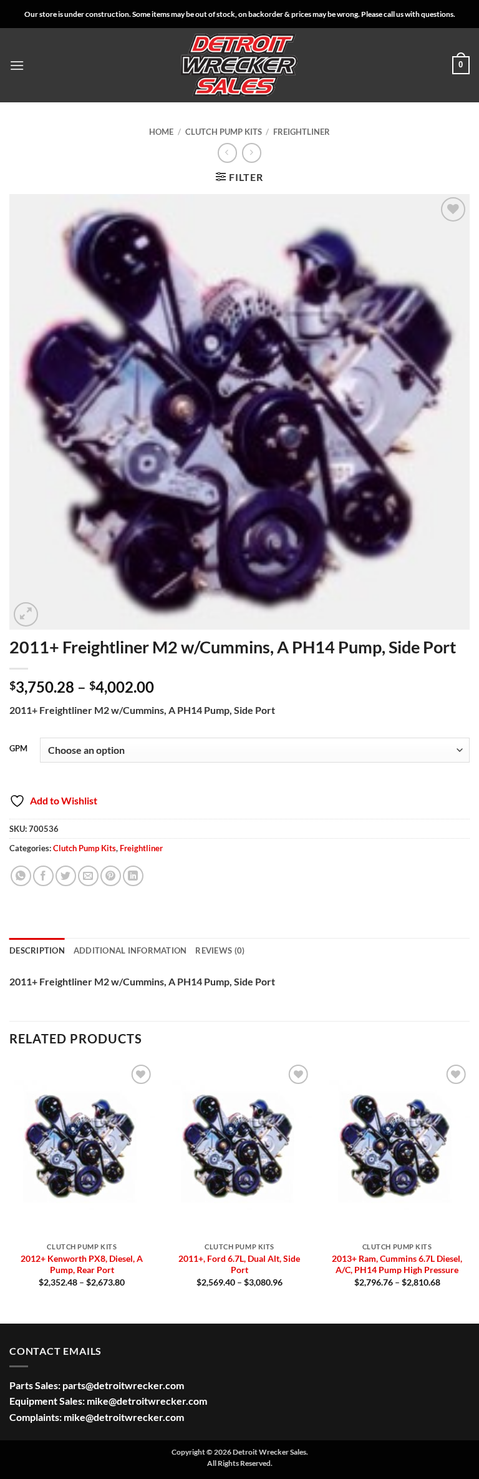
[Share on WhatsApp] (21, 876)
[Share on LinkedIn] (133, 876)
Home (161, 132)
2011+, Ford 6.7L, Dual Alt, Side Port (239, 1264)
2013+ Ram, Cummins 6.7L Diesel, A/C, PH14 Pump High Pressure (397, 1264)
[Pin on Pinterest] (110, 876)
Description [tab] (37, 950)
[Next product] (227, 152)
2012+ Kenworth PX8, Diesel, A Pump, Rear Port (82, 1264)
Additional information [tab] (130, 950)
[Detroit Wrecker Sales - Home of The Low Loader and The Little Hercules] (239, 65)
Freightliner (301, 132)
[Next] (469, 1191)
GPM (18, 748)
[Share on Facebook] (43, 876)
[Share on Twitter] (66, 876)
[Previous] (10, 1191)
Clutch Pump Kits (223, 132)
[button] (16, 65)
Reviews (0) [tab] (219, 950)
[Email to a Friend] (88, 876)
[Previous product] (251, 152)
